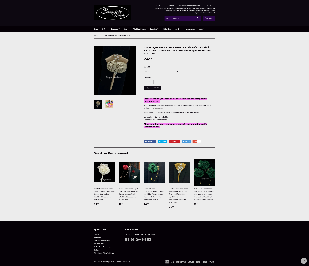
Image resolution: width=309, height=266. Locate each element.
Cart (210, 18)
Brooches (153, 29)
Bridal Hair (167, 29)
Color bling (148, 67)
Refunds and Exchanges (103, 247)
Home (96, 29)
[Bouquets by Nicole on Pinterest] (132, 240)
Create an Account (209, 13)
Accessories (190, 29)
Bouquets (114, 29)
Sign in (197, 13)
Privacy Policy (99, 244)
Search (96, 234)
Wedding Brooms (139, 29)
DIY (104, 29)
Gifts (126, 29)
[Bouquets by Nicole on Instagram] (144, 240)
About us (97, 237)
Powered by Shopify (123, 262)
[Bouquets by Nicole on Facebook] (127, 240)
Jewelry (178, 29)
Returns (97, 250)
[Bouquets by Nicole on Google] (138, 240)
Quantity (147, 78)
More (201, 29)
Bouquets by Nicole (107, 262)
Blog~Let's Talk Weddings (104, 253)
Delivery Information (102, 240)
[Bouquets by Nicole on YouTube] (149, 240)
